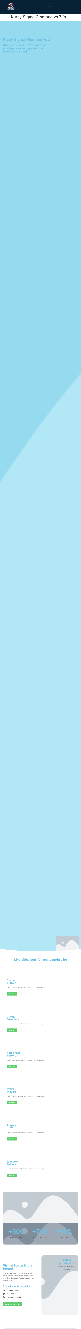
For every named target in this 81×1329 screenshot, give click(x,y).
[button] (50, 6)
